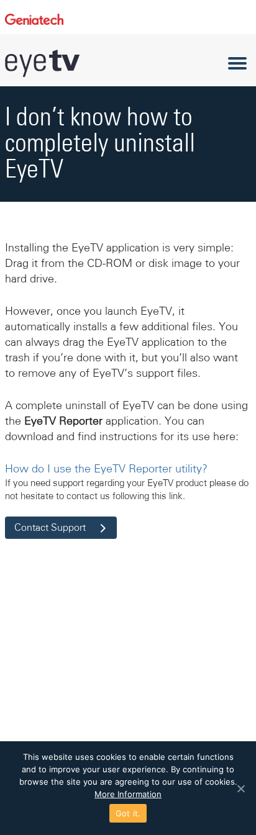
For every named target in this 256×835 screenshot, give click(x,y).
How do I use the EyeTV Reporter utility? (106, 469)
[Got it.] (240, 788)
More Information (128, 794)
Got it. (128, 813)
